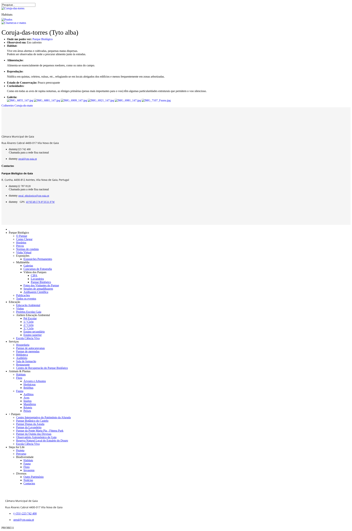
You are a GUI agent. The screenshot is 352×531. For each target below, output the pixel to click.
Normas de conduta (27, 249)
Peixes (27, 410)
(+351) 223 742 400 (25, 513)
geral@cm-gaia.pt (27, 159)
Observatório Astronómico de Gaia (36, 437)
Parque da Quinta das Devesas (33, 433)
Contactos (29, 483)
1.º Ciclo (28, 321)
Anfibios (28, 394)
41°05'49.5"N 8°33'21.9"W (40, 202)
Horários (21, 242)
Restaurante (23, 364)
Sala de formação (26, 361)
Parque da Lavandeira (28, 427)
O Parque (21, 235)
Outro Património (33, 476)
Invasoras (28, 470)
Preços (20, 245)
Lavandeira (37, 278)
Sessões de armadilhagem (38, 288)
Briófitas (28, 387)
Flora (19, 377)
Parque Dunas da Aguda (30, 424)
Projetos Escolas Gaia (28, 311)
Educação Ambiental (28, 305)
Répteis (27, 407)
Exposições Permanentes (37, 259)
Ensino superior (32, 334)
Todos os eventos (26, 298)
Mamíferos (29, 404)
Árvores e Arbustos (34, 381)
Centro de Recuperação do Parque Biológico (42, 367)
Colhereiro (7, 105)
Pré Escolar (30, 318)
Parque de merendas (27, 351)
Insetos (27, 400)
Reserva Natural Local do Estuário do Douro (42, 440)
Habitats (21, 374)
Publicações (23, 295)
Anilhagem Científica (35, 292)
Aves (26, 397)
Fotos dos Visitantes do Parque (41, 285)
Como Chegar (24, 239)
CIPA (34, 275)
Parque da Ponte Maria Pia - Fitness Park (39, 430)
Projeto (20, 450)
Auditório (21, 358)
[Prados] (6, 19)
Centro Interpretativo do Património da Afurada (43, 417)
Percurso (21, 453)
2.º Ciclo (28, 325)
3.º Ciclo (28, 328)
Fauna (19, 391)
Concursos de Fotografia (37, 268)
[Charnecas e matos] (13, 22)
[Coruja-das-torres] (12, 8)
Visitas (20, 308)
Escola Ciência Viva (28, 338)
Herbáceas (29, 384)
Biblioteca (22, 354)
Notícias (28, 480)
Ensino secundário (34, 331)
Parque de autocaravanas (30, 348)
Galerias (28, 265)
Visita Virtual (23, 252)
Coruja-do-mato (23, 105)
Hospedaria (22, 344)
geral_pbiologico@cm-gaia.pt (33, 195)
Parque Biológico (42, 39)
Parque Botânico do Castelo (32, 420)
